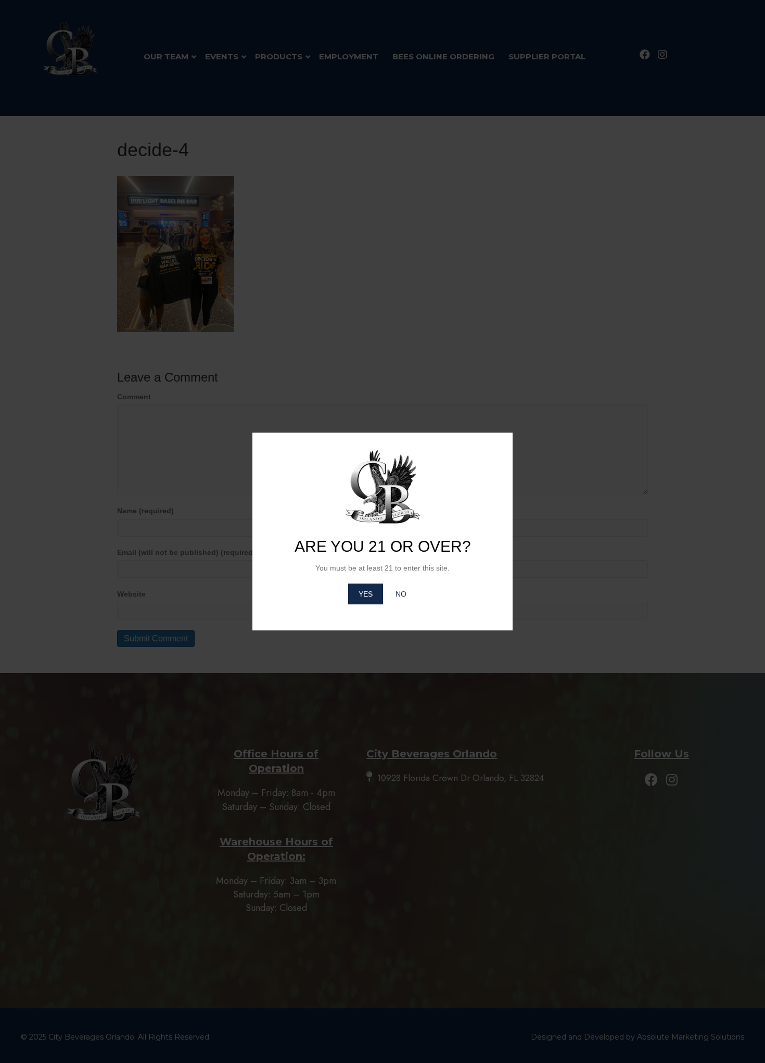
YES (366, 594)
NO (401, 594)
